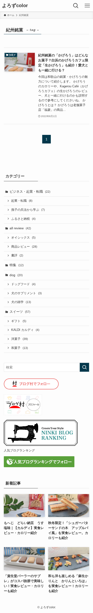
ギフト (18, 321)
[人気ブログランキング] (41, 445)
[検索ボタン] (76, 5)
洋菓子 (19, 339)
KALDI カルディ (25, 330)
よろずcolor (15, 5)
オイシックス (23, 237)
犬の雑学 (21, 302)
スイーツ (20, 312)
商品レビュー (24, 246)
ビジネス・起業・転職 (30, 191)
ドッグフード (23, 284)
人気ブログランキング (19, 450)
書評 (17, 255)
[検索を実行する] (84, 367)
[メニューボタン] (87, 5)
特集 (17, 265)
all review (20, 228)
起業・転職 (21, 200)
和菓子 (19, 348)
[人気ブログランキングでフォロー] (39, 466)
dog (16, 275)
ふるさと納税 (23, 219)
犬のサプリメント (26, 293)
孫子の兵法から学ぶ (28, 209)
